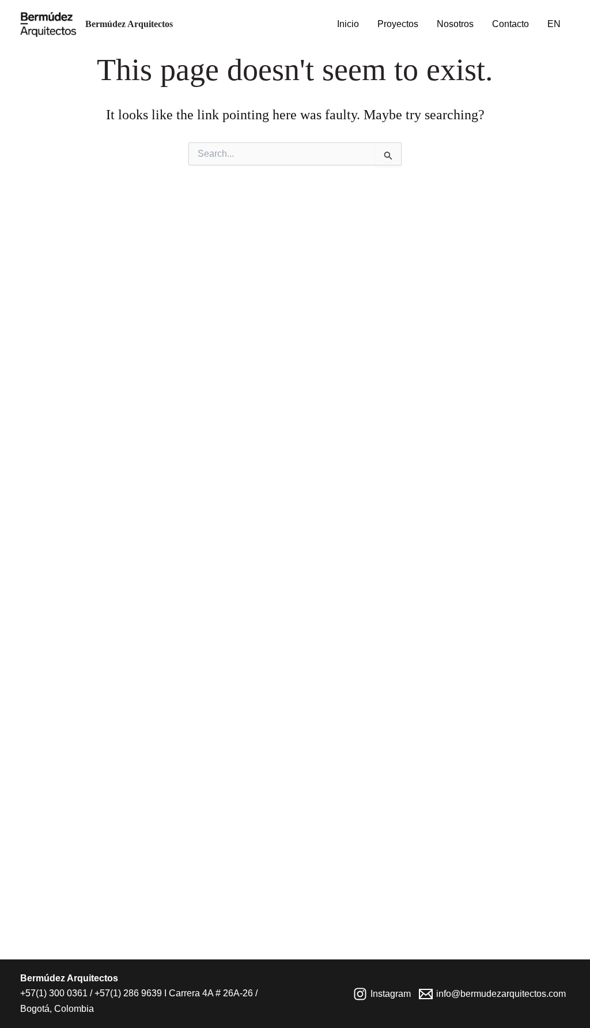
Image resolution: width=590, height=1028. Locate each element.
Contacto (510, 24)
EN (554, 24)
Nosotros (455, 24)
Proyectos (397, 24)
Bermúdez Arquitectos (129, 24)
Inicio (348, 24)
